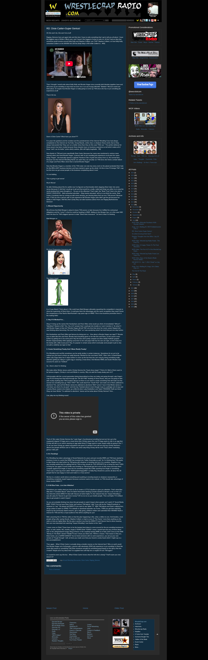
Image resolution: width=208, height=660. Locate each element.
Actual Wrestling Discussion (72, 560)
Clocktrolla (149, 159)
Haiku (135, 159)
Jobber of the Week (141, 639)
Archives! (138, 624)
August (134, 217)
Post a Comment (54, 569)
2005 (132, 304)
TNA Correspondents (76, 628)
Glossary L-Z (56, 629)
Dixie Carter (85, 560)
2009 (132, 293)
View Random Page (145, 84)
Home (85, 608)
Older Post (119, 608)
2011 (132, 288)
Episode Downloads (58, 623)
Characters (73, 622)
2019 (132, 186)
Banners (89, 634)
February (135, 282)
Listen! (89, 624)
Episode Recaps (57, 622)
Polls (155, 159)
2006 (132, 301)
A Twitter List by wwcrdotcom (138, 103)
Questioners (73, 632)
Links (89, 628)
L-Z (158, 156)
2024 (132, 173)
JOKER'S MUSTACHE (71, 20)
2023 (132, 175)
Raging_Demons (95, 560)
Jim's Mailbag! (137, 162)
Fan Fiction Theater (76, 640)
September (136, 215)
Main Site (134, 42)
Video (53, 633)
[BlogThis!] (49, 560)
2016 (132, 194)
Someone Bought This (142, 637)
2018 (132, 189)
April (134, 277)
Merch (89, 632)
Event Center (139, 642)
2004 (132, 307)
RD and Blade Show (58, 625)
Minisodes (144, 129)
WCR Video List (140, 126)
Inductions (138, 626)
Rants (137, 644)
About (89, 638)
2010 (132, 291)
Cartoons (151, 129)
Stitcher (151, 42)
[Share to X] (51, 560)
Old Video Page (150, 126)
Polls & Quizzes (75, 638)
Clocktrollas (73, 636)
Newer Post (51, 608)
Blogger (70, 648)
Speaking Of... (74, 626)
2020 (132, 183)
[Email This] (47, 560)
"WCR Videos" (56, 635)
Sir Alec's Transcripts (150, 162)
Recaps (133, 156)
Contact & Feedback (93, 630)
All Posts (90, 636)
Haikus (72, 624)
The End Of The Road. (139, 271)
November (135, 209)
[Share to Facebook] (54, 560)
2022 (132, 178)
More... (137, 647)
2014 (132, 199)
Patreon (157, 42)
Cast (138, 156)
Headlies (137, 631)
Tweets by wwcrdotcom (136, 94)
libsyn (145, 42)
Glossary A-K (152, 156)
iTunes (140, 42)
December (135, 207)
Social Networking (92, 626)
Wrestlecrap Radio (140, 629)
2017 (132, 191)
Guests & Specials (75, 630)
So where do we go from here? (141, 234)
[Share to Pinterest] (56, 560)
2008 (132, 296)
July (134, 220)
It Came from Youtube (142, 634)
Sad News (73, 634)
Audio (138, 129)
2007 (132, 299)
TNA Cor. (144, 156)
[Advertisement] (85, 590)
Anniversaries (153, 58)
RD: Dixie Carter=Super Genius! (142, 231)
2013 (132, 202)
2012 (132, 204)
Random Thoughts (57, 641)
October (135, 212)
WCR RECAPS (52, 20)
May (134, 274)
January (135, 285)
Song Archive (144, 58)
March (134, 279)
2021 (132, 181)
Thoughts (141, 159)
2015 (132, 196)
